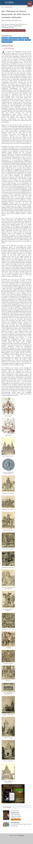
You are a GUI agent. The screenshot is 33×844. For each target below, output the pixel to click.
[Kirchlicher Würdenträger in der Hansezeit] (8, 586)
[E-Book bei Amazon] (13, 803)
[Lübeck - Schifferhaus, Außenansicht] (8, 779)
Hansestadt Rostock (7, 42)
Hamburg (21, 40)
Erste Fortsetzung (9, 48)
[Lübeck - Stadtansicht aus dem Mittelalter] (8, 691)
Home (3, 7)
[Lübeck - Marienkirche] (8, 713)
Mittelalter (4, 37)
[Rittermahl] (8, 679)
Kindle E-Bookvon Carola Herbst (15, 812)
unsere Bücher (7, 807)
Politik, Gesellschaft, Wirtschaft (9, 40)
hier (17, 826)
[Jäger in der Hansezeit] (8, 528)
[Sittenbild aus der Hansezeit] (8, 627)
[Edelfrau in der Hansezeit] (8, 492)
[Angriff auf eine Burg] (8, 661)
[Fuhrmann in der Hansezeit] (8, 508)
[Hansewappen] (8, 414)
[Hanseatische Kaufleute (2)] (8, 566)
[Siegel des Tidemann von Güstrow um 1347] (8, 470)
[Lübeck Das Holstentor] (8, 454)
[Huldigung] (8, 646)
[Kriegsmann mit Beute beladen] (8, 607)
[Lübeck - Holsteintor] (8, 759)
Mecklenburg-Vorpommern (15, 37)
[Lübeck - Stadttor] (8, 736)
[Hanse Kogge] (8, 433)
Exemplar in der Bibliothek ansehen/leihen (13, 30)
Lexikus (9, 2)
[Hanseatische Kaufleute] (8, 547)
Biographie (25, 37)
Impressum (22, 835)
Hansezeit (27, 40)
